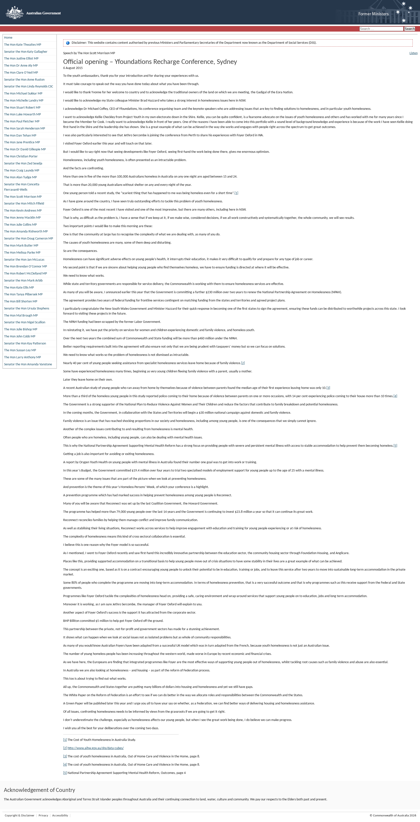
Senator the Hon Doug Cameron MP (28, 238)
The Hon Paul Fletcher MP (21, 121)
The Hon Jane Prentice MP (22, 142)
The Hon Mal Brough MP (21, 315)
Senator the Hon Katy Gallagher (25, 51)
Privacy (43, 815)
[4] (395, 396)
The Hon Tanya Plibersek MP (23, 294)
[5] (395, 445)
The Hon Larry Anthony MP (22, 357)
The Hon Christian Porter (21, 156)
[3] (328, 388)
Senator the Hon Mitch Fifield (24, 203)
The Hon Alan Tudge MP (20, 177)
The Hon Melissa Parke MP (22, 252)
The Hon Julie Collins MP (20, 224)
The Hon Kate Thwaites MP (22, 44)
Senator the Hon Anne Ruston (24, 79)
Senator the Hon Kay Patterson (25, 343)
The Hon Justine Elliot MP (21, 58)
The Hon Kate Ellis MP (19, 287)
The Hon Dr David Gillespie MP (25, 149)
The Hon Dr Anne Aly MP (21, 65)
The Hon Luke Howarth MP (22, 114)
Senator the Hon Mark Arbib (23, 280)
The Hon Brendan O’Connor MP (25, 266)
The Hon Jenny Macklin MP (22, 217)
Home (8, 37)
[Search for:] (381, 29)
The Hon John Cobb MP (19, 336)
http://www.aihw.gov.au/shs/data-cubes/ (96, 748)
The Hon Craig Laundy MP (21, 170)
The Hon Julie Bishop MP (20, 329)
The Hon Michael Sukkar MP (23, 93)
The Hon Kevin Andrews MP (23, 210)
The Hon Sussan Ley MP (20, 350)
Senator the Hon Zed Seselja (23, 163)
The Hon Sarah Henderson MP (24, 128)
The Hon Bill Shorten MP (20, 301)
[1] (236, 193)
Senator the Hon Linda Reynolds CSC (28, 86)
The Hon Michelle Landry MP (23, 100)
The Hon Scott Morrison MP (23, 196)
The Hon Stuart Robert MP (22, 107)
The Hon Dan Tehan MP (20, 135)
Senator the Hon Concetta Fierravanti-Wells (21, 187)
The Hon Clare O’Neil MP (21, 72)
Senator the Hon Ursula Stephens (26, 308)
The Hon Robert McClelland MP (25, 273)
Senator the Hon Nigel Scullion (24, 322)
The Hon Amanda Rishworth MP (26, 231)
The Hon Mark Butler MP (21, 245)
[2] (243, 363)
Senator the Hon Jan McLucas (24, 259)
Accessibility (60, 815)
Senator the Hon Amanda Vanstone (28, 364)
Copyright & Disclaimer (20, 815)
